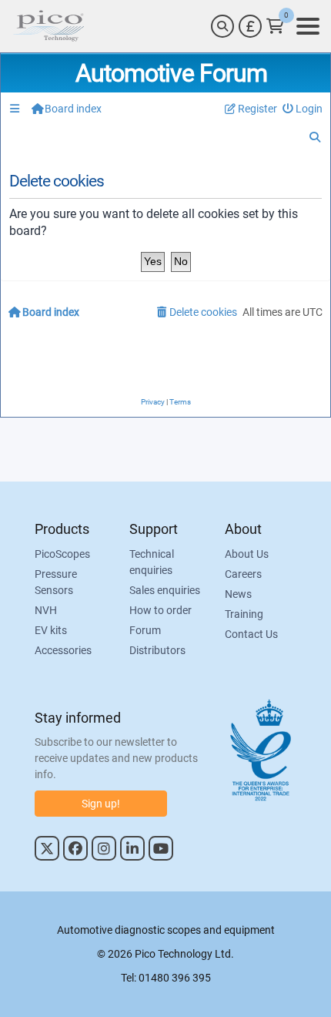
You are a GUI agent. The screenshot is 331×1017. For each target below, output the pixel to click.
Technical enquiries (151, 562)
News (238, 594)
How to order (160, 610)
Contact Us (251, 634)
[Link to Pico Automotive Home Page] (48, 26)
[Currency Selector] (250, 26)
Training (244, 614)
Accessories (63, 650)
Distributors (157, 650)
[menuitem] (303, 109)
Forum (145, 630)
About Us (247, 554)
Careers (243, 574)
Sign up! (101, 803)
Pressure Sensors (56, 582)
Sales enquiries (164, 590)
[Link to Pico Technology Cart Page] (275, 26)
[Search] (222, 26)
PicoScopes (62, 554)
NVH (46, 610)
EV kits (51, 630)
